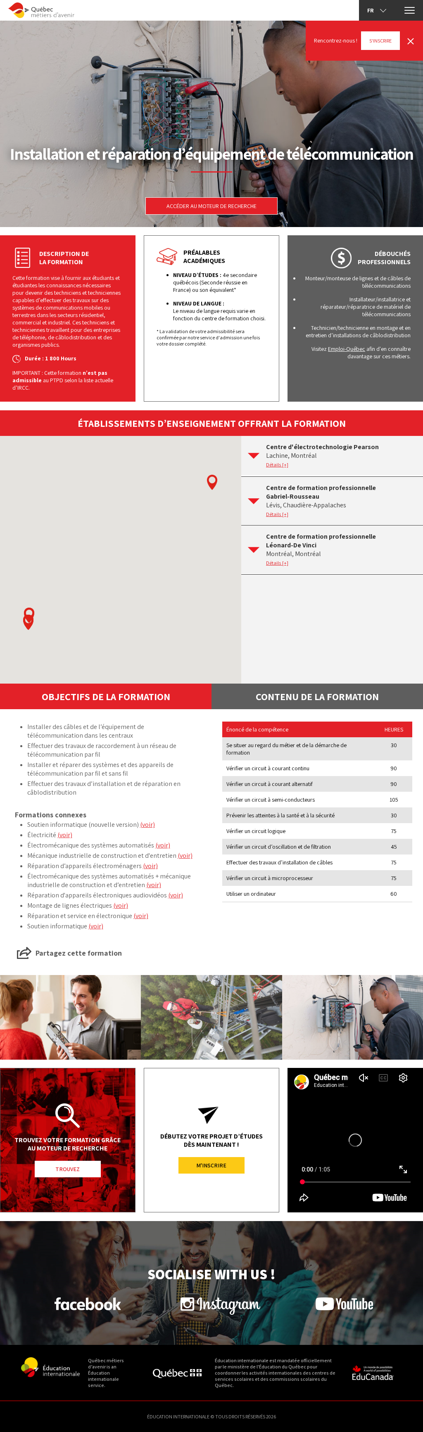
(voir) (147, 824)
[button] (28, 622)
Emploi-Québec (346, 349)
